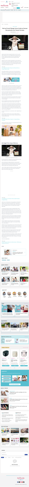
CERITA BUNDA (26, 7)
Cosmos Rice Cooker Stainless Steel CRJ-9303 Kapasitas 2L (23, 361)
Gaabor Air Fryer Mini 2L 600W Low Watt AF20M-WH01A (14, 361)
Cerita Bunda (6, 24)
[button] (27, 294)
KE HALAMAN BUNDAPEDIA (14, 384)
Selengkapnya (26, 336)
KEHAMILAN (2, 7)
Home (2, 24)
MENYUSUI (7, 7)
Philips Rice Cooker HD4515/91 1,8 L (4, 360)
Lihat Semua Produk (25, 347)
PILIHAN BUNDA (20, 7)
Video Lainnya (26, 303)
